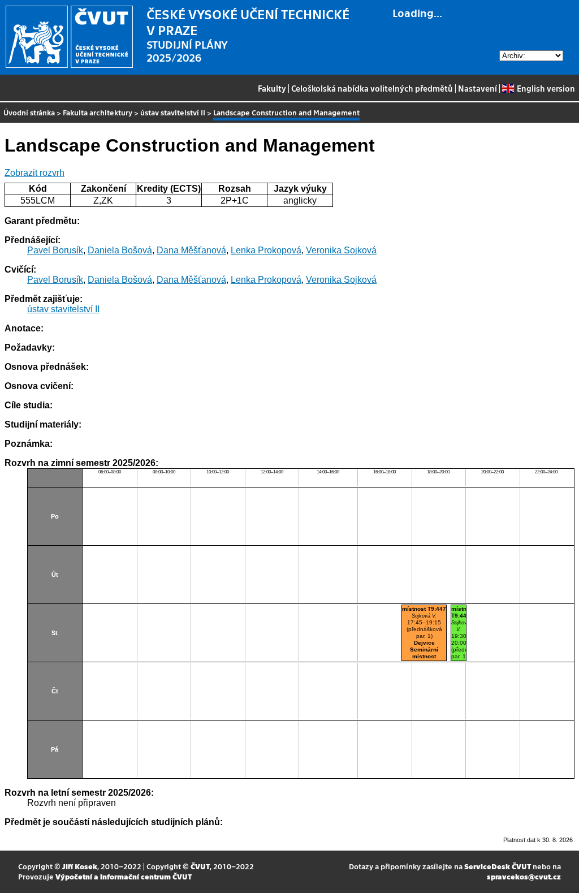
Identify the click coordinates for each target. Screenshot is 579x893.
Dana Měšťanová (191, 250)
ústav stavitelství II (172, 112)
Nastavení (477, 88)
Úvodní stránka (29, 112)
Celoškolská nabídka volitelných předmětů (372, 88)
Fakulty (272, 88)
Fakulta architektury (97, 112)
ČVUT (200, 866)
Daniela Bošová (120, 250)
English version (545, 88)
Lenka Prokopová (266, 250)
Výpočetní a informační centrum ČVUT (123, 876)
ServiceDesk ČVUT (497, 866)
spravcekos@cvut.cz (524, 876)
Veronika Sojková (341, 250)
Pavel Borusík (55, 250)
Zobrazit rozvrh (34, 173)
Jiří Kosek (79, 866)
